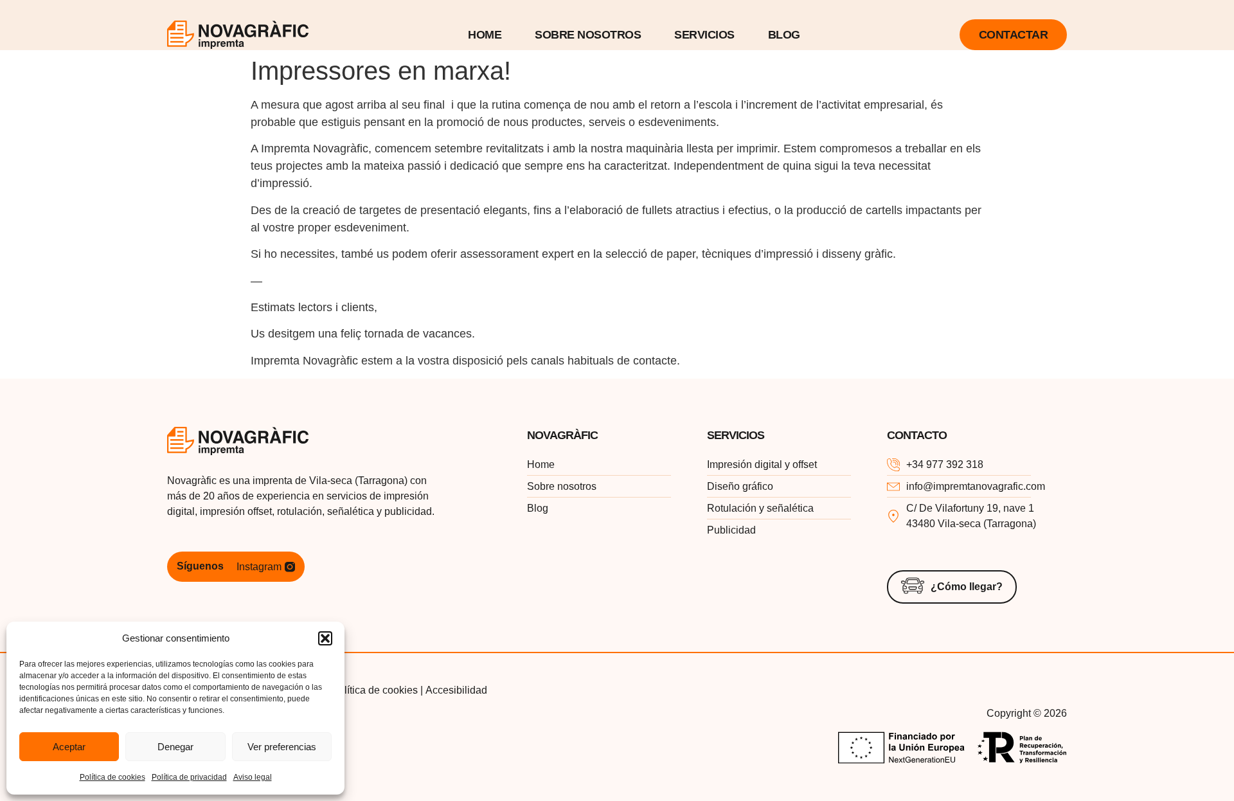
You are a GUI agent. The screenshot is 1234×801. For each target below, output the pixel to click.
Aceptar (69, 746)
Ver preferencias (281, 746)
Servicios (704, 34)
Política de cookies (112, 777)
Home (484, 34)
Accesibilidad (456, 690)
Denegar (175, 746)
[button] (325, 638)
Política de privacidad (189, 777)
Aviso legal (252, 777)
